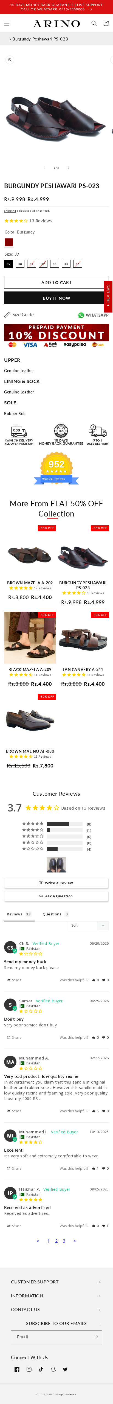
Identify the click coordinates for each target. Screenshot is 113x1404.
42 (43, 263)
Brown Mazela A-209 (30, 582)
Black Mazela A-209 (30, 669)
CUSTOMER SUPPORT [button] (35, 1281)
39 (8, 263)
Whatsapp (97, 315)
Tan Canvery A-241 (83, 669)
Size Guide (23, 314)
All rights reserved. (66, 1394)
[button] (7, 23)
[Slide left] (44, 168)
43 (54, 263)
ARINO (51, 1394)
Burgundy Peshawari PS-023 (83, 585)
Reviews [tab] (14, 914)
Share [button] (16, 980)
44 (66, 263)
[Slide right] (69, 168)
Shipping (10, 210)
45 (77, 263)
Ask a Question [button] (59, 896)
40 (20, 263)
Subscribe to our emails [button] (56, 1323)
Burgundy (9, 242)
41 (31, 263)
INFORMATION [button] (27, 1295)
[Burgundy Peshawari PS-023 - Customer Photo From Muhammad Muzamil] (56, 864)
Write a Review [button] (59, 882)
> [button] (75, 1241)
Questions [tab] (52, 914)
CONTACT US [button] (25, 1309)
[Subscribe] (96, 1336)
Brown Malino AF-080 (30, 751)
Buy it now (56, 298)
